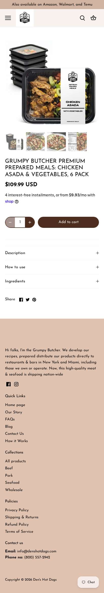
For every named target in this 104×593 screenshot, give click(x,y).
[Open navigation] (8, 18)
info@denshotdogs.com (36, 551)
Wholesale (14, 490)
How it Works (16, 441)
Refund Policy (17, 525)
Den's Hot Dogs (45, 579)
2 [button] (49, 125)
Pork (9, 476)
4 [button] (59, 125)
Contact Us (14, 434)
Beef (9, 468)
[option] (52, 83)
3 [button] (54, 125)
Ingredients (15, 281)
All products (15, 461)
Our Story (13, 412)
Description (15, 253)
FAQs (10, 419)
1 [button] (44, 125)
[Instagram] (16, 384)
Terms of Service (19, 532)
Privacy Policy (17, 510)
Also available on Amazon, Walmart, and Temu (52, 5)
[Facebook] (8, 384)
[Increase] (30, 222)
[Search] (82, 18)
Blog (9, 427)
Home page (15, 405)
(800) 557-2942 (37, 557)
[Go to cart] (93, 18)
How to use (15, 267)
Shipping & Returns (21, 517)
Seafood (12, 483)
